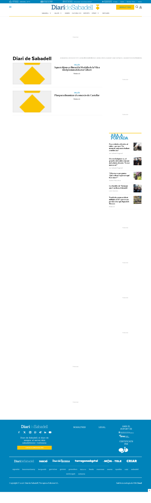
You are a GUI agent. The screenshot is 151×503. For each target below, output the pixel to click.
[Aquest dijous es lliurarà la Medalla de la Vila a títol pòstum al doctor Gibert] (32, 73)
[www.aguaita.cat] (15, 469)
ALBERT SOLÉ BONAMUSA (133, 58)
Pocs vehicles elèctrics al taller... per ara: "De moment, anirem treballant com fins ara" (119, 147)
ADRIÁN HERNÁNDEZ (87, 58)
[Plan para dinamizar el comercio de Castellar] (32, 101)
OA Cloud (137, 483)
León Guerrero (113, 191)
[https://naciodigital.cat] (43, 461)
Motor (140, 2)
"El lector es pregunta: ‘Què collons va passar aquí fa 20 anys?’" (119, 176)
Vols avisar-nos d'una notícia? (83, 2)
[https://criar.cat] (132, 461)
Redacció (77, 73)
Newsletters (125, 7)
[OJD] (123, 450)
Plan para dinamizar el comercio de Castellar (76, 95)
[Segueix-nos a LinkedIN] (45, 432)
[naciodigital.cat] (28, 469)
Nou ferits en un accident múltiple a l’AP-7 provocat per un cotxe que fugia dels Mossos (119, 201)
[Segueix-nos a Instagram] (30, 433)
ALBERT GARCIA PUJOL (114, 58)
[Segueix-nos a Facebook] (19, 433)
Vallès (58, 13)
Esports (86, 13)
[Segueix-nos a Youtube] (50, 433)
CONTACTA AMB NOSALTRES (35, 448)
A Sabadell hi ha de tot (69, 58)
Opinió (95, 13)
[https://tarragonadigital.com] (86, 461)
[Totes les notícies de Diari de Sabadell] (75, 7)
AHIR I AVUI (101, 58)
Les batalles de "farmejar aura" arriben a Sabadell (118, 187)
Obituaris (105, 13)
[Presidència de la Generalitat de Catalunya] (126, 433)
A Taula (115, 2)
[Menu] (10, 7)
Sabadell (46, 13)
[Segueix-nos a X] (24, 433)
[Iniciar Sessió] (140, 7)
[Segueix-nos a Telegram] (40, 433)
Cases (122, 2)
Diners (67, 13)
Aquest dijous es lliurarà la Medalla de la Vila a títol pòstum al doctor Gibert (77, 68)
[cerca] (137, 7)
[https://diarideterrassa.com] (61, 461)
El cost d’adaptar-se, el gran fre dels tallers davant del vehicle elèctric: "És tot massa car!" (119, 162)
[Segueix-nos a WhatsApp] (35, 432)
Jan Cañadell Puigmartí (116, 153)
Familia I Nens (131, 2)
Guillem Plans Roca (115, 180)
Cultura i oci (76, 13)
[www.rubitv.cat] (126, 469)
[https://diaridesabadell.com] (24, 461)
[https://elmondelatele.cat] (112, 461)
